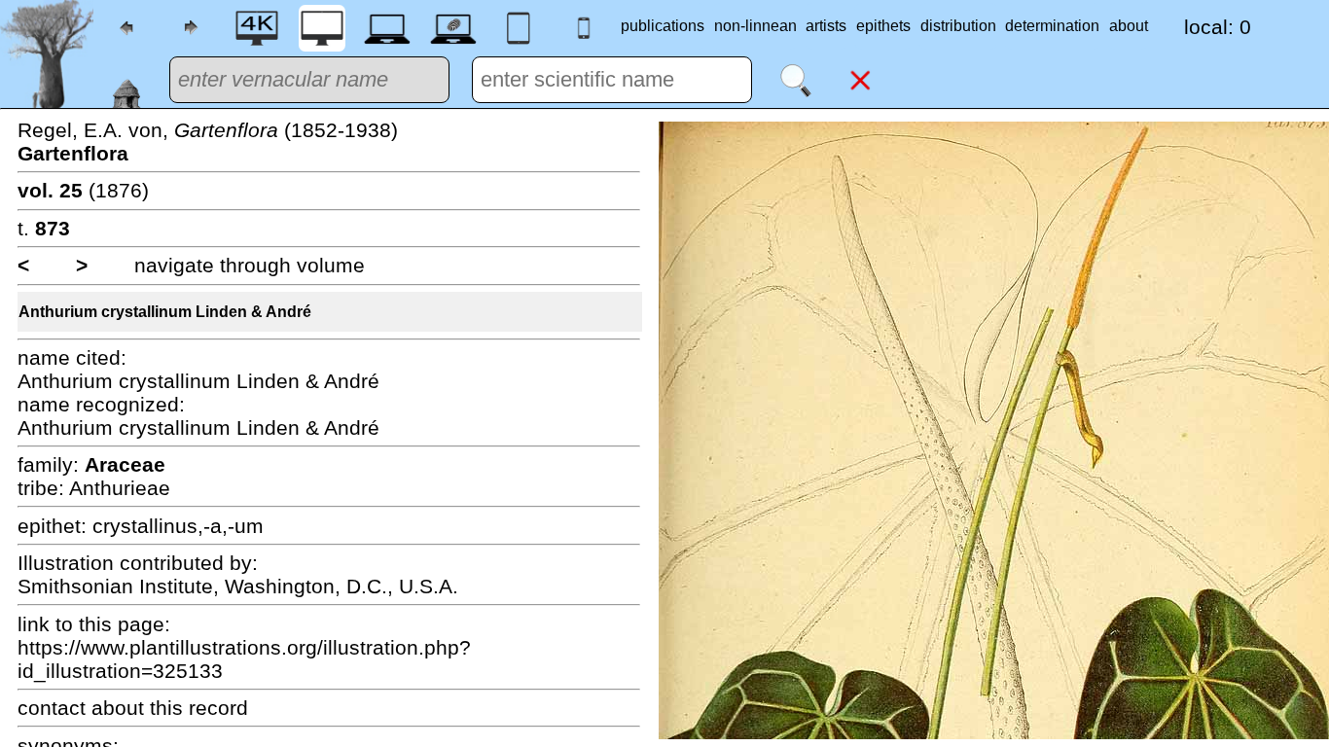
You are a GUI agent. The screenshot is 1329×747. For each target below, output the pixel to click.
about (1128, 26)
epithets (883, 26)
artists (826, 26)
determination (1052, 26)
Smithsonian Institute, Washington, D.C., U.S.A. (238, 586)
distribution (958, 26)
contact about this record (133, 707)
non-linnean (755, 26)
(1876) (83, 190)
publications (662, 26)
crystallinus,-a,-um (178, 526)
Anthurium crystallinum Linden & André (164, 311)
